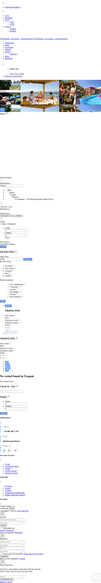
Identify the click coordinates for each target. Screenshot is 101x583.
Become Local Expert (13, 76)
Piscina (13, 294)
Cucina (13, 289)
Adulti (7, 228)
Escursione (9, 47)
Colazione (14, 287)
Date (7, 362)
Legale (7, 488)
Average (8, 271)
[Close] (2, 514)
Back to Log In (6, 582)
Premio (7, 469)
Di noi (7, 464)
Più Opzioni (4, 242)
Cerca (3, 247)
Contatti (8, 490)
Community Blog (11, 466)
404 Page (13, 54)
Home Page (9, 43)
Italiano (8, 27)
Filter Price (4, 257)
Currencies (4, 508)
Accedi (22, 559)
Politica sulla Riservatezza (15, 495)
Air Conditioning (17, 284)
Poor (7, 273)
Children (8, 233)
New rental (9, 316)
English (13, 29)
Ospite (7, 364)
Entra (7, 16)
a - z (6, 327)
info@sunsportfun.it (12, 7)
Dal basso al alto (11, 320)
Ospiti (2, 222)
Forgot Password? (7, 530)
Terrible (8, 276)
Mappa (7, 366)
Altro (2, 301)
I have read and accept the (23, 554)
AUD (12, 24)
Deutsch (13, 31)
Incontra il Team (11, 473)
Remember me (8, 528)
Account (8, 486)
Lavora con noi (11, 471)
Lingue (3, 506)
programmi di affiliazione (15, 493)
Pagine (7, 52)
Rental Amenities (6, 280)
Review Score (5, 261)
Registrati (8, 18)
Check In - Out (6, 207)
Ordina (8, 306)
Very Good (9, 268)
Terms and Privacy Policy (34, 554)
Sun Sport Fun (23, 511)
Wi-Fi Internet (15, 297)
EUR (7, 20)
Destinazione (5, 183)
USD (12, 22)
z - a (6, 330)
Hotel (7, 45)
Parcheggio (14, 292)
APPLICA (27, 259)
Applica (3, 413)
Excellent (8, 266)
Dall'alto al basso (11, 323)
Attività (8, 50)
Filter (7, 371)
